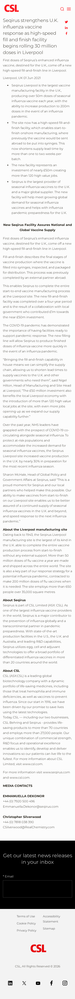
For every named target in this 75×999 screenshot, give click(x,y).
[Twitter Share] (66, 22)
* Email (8, 876)
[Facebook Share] (66, 33)
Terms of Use (26, 916)
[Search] (62, 8)
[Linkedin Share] (66, 28)
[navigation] (68, 8)
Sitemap (49, 928)
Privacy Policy (26, 930)
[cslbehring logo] (11, 8)
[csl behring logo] (37, 948)
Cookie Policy (26, 923)
